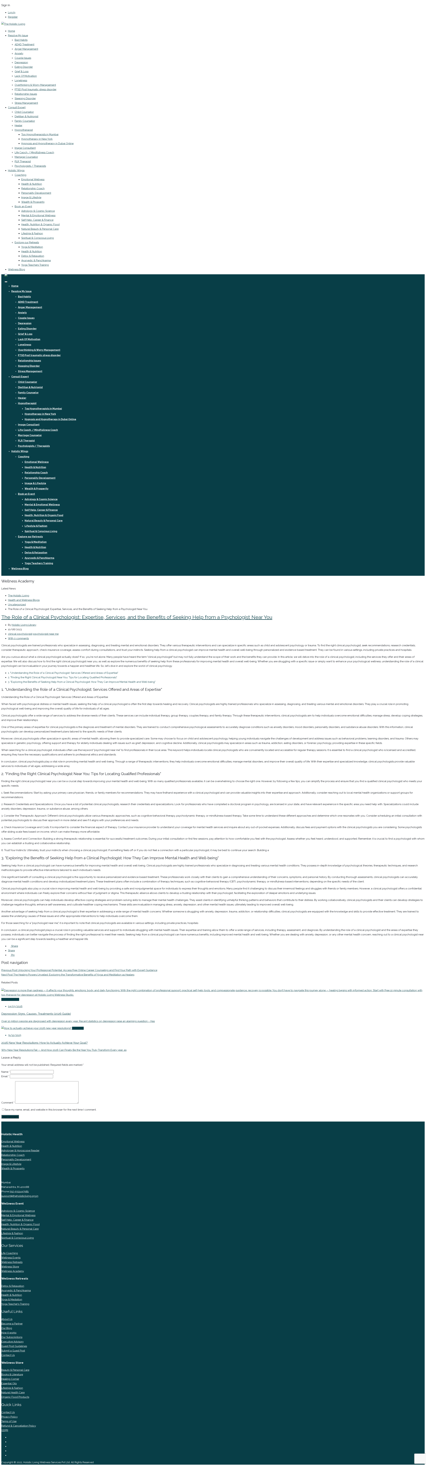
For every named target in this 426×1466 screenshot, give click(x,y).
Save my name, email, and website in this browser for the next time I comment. (50, 1109)
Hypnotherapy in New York (37, 138)
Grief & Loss (21, 71)
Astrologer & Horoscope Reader (20, 1150)
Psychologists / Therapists (30, 165)
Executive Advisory (12, 1341)
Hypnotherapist (24, 129)
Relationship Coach (33, 188)
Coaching (20, 174)
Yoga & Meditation (32, 246)
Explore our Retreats (27, 242)
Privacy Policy (9, 1416)
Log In (11, 12)
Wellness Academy (12, 1271)
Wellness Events (10, 1257)
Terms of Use (8, 1421)
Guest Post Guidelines (14, 1346)
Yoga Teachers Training (35, 264)
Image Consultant (25, 147)
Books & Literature (12, 1374)
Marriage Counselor (26, 156)
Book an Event (23, 206)
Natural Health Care (13, 1392)
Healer (18, 125)
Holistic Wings (16, 170)
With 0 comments (18, 638)
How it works (8, 1332)
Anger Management (26, 48)
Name (5, 1071)
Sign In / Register (14, 573)
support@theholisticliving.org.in (19, 1196)
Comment (7, 1102)
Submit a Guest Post (13, 1350)
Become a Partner (12, 1323)
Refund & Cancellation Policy (18, 1425)
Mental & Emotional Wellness (38, 215)
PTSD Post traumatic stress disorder (35, 89)
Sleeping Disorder (25, 98)
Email (5, 1076)
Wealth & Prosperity (33, 201)
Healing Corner (10, 1379)
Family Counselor (25, 120)
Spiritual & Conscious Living (37, 237)
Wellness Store (10, 1266)
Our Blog (6, 1328)
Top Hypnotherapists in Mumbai (39, 134)
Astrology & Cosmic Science (38, 210)
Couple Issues (23, 57)
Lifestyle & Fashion (32, 233)
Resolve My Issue (18, 35)
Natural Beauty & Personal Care (40, 228)
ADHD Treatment (24, 44)
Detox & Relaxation (32, 255)
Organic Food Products (15, 1397)
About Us (6, 1319)
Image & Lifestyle (31, 197)
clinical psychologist (20, 633)
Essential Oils (9, 1383)
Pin (12, 955)
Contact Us (8, 1355)
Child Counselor (24, 111)
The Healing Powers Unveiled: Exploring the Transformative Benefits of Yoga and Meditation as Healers (67, 974)
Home (11, 30)
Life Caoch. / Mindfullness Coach (34, 152)
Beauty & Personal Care (15, 1370)
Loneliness (21, 80)
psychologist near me (46, 633)
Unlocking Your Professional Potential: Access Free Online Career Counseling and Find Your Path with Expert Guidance (79, 970)
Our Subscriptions (11, 1337)
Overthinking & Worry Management (35, 84)
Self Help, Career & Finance (37, 219)
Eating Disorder (24, 66)
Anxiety (19, 53)
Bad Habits (21, 39)
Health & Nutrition (31, 183)
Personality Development (36, 192)
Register (13, 16)
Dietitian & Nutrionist (26, 116)
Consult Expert (16, 107)
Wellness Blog (16, 269)
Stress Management (26, 102)
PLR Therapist (23, 161)
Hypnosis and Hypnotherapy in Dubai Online (47, 143)
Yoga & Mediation (11, 1299)
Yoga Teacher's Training (15, 1304)
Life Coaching (9, 1253)
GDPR (4, 1430)
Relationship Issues (26, 93)
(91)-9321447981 (19, 1191)
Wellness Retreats (11, 1262)
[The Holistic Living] (13, 23)
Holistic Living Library (24, 624)
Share (14, 946)
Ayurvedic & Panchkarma (36, 260)
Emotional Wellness (32, 179)
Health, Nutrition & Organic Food (40, 224)
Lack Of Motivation (26, 75)
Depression (21, 62)
